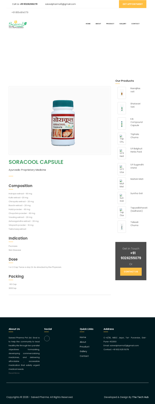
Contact (84, 356)
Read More (14, 373)
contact (135, 24)
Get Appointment (133, 4)
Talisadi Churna (134, 224)
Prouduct (84, 346)
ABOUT (98, 24)
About (83, 341)
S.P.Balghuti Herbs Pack (136, 150)
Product (110, 24)
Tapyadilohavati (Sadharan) (138, 209)
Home (66, 53)
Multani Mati (136, 179)
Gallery (122, 24)
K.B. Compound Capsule (136, 122)
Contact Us (131, 271)
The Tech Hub (140, 397)
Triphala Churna (134, 136)
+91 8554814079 (20, 12)
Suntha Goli (136, 193)
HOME (88, 24)
